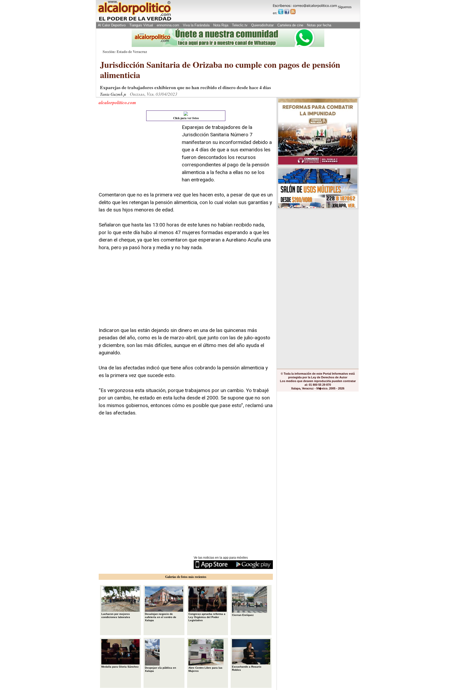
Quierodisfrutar (262, 25)
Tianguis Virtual (141, 25)
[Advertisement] (138, 157)
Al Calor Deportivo (112, 25)
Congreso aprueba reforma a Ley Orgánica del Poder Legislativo (206, 617)
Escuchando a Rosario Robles (246, 668)
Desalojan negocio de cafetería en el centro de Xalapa (160, 617)
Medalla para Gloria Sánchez (120, 666)
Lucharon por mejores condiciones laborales (115, 615)
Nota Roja (220, 25)
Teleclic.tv (240, 25)
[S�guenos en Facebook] (286, 11)
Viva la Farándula (196, 25)
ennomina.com (168, 25)
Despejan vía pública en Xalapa (160, 669)
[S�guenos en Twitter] (280, 11)
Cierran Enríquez (243, 615)
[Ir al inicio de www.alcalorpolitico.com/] (134, 20)
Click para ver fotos (186, 118)
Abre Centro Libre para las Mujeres (205, 669)
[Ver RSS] (293, 11)
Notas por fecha (319, 25)
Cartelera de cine (290, 25)
